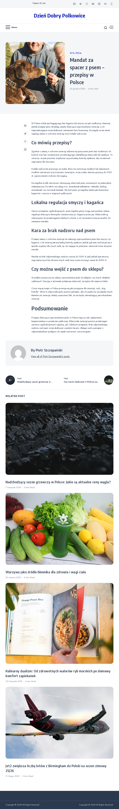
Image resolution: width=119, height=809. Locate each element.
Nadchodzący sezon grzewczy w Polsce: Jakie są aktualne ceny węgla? (58, 482)
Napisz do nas (39, 3)
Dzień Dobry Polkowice (59, 15)
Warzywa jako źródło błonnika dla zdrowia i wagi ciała (46, 572)
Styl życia (76, 53)
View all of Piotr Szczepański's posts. (50, 356)
